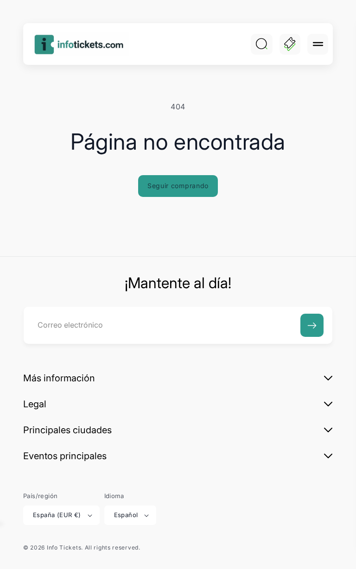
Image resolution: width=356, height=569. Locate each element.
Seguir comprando (178, 186)
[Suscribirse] (312, 325)
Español (126, 514)
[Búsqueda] (261, 44)
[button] (317, 44)
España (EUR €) (57, 514)
